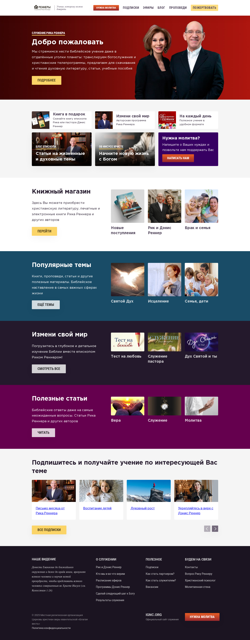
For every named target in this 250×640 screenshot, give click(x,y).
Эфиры (148, 8)
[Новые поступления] (127, 206)
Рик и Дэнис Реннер (108, 567)
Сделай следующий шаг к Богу (115, 593)
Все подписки (49, 530)
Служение (157, 420)
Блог (161, 8)
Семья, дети (196, 301)
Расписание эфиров (108, 580)
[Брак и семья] (201, 206)
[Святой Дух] (127, 279)
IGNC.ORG (154, 615)
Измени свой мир (132, 116)
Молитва (193, 420)
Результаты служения (110, 600)
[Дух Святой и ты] (201, 342)
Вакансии (152, 586)
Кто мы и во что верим (110, 573)
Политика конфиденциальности (51, 628)
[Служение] (164, 406)
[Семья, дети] (201, 279)
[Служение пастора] (164, 342)
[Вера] (127, 406)
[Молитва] (201, 406)
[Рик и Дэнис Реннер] (164, 206)
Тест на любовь (126, 356)
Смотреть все (49, 369)
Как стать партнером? (160, 573)
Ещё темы (46, 305)
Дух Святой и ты (201, 356)
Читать (43, 432)
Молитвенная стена (197, 586)
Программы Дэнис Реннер (113, 586)
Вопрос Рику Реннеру (198, 573)
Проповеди (178, 8)
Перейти (44, 231)
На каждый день (195, 116)
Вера (116, 420)
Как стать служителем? (161, 580)
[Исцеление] (164, 279)
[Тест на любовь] (127, 342)
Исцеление (158, 301)
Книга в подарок (69, 114)
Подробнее (47, 80)
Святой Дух (122, 301)
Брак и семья (197, 228)
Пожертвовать (204, 8)
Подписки (131, 8)
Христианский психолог (200, 580)
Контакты (191, 567)
